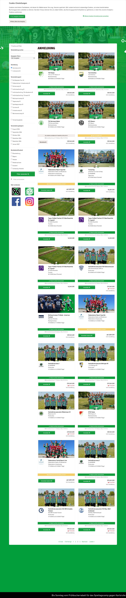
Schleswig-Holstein (18, 168)
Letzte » (92, 541)
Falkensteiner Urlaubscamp (21, 83)
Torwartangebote (17, 120)
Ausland (15, 165)
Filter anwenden (22, 174)
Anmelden (46, 93)
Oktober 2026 (16, 135)
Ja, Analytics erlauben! (18, 16)
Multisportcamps (18, 98)
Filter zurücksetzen (18, 179)
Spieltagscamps (17, 104)
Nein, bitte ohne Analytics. (18, 21)
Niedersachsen (17, 162)
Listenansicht (16, 71)
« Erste (60, 541)
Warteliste (42, 142)
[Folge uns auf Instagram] (29, 201)
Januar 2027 (16, 144)
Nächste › (85, 541)
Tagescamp (16, 101)
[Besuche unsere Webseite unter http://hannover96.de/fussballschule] (16, 191)
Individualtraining (18, 89)
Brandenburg (16, 153)
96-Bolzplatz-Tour (18, 80)
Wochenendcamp (18, 113)
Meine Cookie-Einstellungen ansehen (96, 16)
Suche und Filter (17, 46)
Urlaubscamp (17, 110)
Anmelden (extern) (46, 190)
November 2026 (17, 138)
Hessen (15, 159)
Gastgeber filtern (16, 56)
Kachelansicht (17, 68)
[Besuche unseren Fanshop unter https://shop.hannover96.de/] (29, 191)
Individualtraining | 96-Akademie (22, 92)
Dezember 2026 (17, 141)
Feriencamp (16, 86)
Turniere (15, 107)
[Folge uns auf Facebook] (16, 201)
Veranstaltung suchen (17, 50)
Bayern (15, 156)
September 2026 (17, 132)
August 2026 (16, 129)
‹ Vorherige (67, 541)
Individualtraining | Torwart (21, 95)
